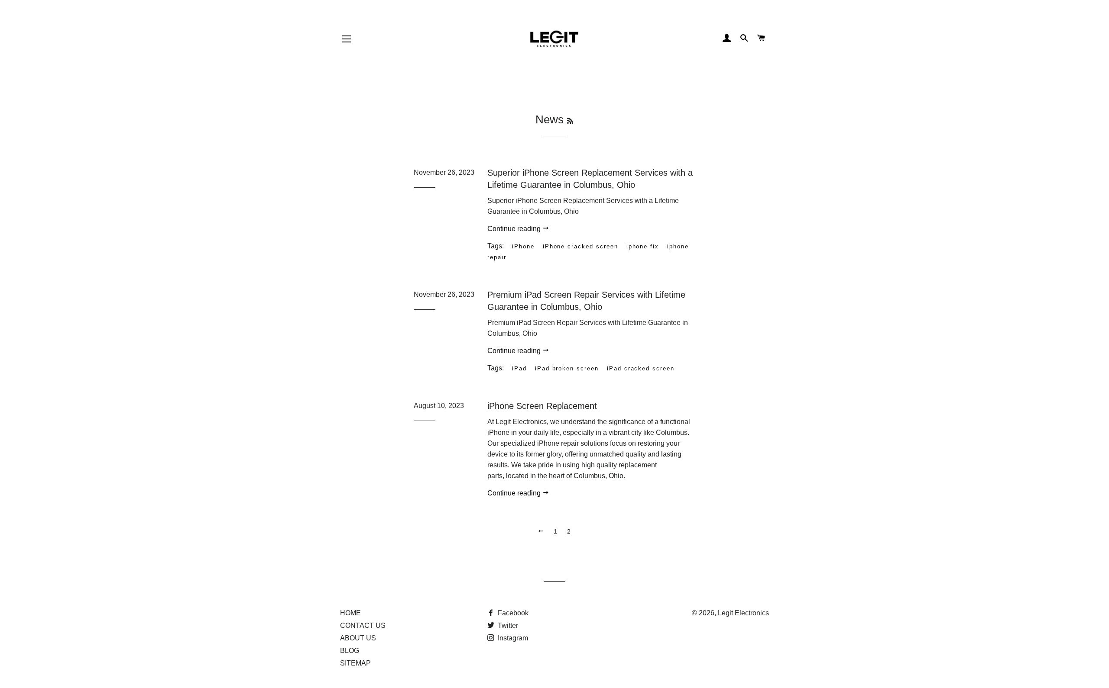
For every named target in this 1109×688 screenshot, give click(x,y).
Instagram (512, 638)
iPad (519, 368)
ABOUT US (358, 638)
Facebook (512, 613)
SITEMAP (355, 663)
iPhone (523, 246)
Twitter (507, 625)
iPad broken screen (567, 368)
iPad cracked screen (640, 368)
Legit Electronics (743, 613)
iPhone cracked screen (580, 246)
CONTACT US (363, 625)
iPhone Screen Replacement (542, 406)
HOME (350, 613)
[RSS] (570, 121)
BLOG (349, 650)
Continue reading (514, 228)
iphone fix (642, 246)
